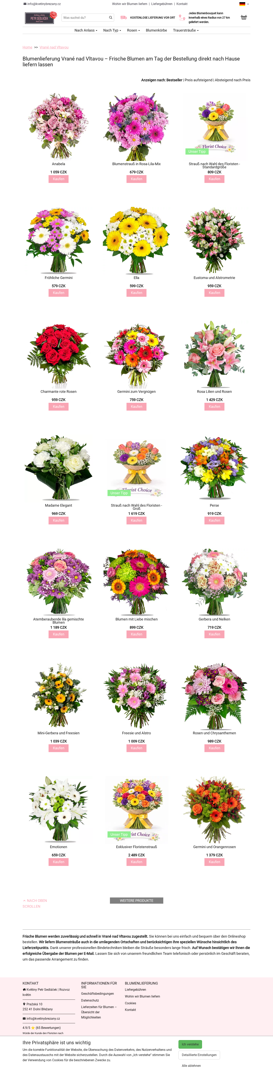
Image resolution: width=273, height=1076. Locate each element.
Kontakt (181, 4)
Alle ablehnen (191, 1066)
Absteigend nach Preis (232, 80)
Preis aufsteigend (198, 80)
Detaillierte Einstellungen (199, 1055)
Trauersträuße (185, 30)
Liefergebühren (161, 4)
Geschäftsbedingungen (97, 994)
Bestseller (174, 80)
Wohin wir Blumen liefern (129, 4)
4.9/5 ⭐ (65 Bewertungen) (42, 1028)
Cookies (130, 1003)
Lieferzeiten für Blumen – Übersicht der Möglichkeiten (99, 1012)
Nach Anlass (85, 30)
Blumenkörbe (156, 30)
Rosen (132, 30)
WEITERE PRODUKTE (136, 900)
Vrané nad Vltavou (54, 47)
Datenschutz (90, 1000)
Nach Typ (111, 30)
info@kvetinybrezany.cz (44, 4)
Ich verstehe (190, 1044)
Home (27, 47)
